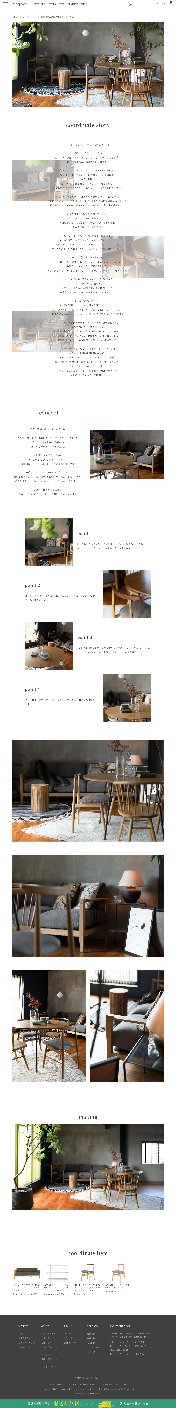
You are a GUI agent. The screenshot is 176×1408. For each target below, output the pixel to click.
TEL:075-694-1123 (119, 1353)
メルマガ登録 (24, 1347)
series (52, 4)
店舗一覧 (91, 1338)
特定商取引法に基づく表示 (116, 1384)
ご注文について (48, 1342)
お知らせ (68, 1338)
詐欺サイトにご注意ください (88, 1377)
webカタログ (70, 1342)
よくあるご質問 (48, 1366)
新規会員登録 (24, 1338)
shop (84, 4)
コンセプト (69, 1333)
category (39, 4)
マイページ (23, 1333)
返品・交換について (49, 1360)
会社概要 (91, 1333)
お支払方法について (49, 1348)
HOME (16, 17)
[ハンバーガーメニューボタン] (6, 4)
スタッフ (91, 1351)
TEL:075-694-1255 (119, 1345)
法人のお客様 (93, 1347)
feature (73, 4)
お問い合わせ (140, 1345)
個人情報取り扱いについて (90, 1384)
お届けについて (48, 1354)
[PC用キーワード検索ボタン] (130, 4)
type (62, 4)
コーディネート (30, 17)
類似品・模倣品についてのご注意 (62, 1384)
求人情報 (91, 1342)
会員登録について (49, 1338)
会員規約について (26, 1342)
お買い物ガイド (48, 1333)
